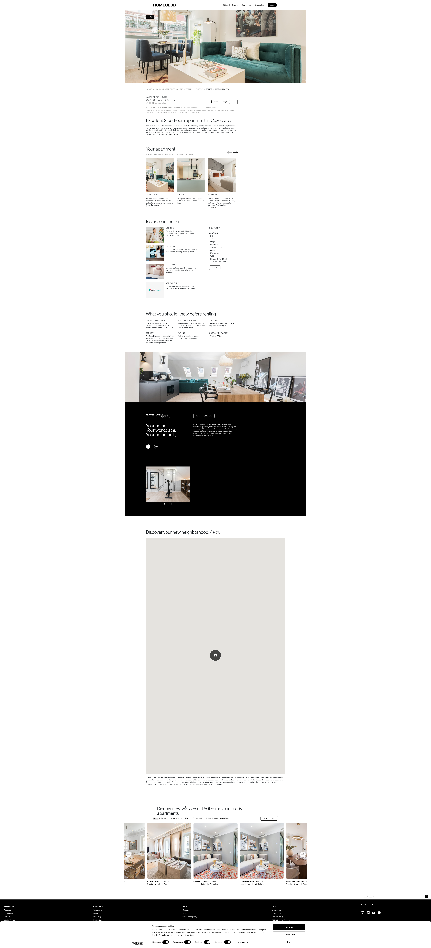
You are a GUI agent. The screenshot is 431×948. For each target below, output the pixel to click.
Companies (246, 5)
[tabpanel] (168, 484)
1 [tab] (164, 504)
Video (234, 102)
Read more (173, 134)
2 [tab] (166, 504)
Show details (240, 942)
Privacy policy (277, 913)
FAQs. (219, 336)
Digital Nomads (99, 920)
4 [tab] (171, 504)
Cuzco (199, 89)
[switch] (187, 942)
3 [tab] (169, 504)
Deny (289, 942)
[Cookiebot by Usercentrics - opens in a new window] (137, 943)
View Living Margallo (204, 416)
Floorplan (225, 102)
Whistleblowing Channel (281, 920)
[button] (235, 152)
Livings (96, 913)
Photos (215, 102)
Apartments (97, 910)
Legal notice (276, 910)
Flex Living (97, 917)
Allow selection (289, 935)
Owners (234, 5)
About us (7, 910)
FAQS (185, 913)
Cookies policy (277, 917)
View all (215, 268)
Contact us (259, 5)
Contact (185, 910)
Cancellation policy (190, 917)
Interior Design (9, 920)
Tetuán (189, 89)
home (149, 89)
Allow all (289, 927)
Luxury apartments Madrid (168, 89)
